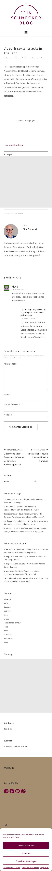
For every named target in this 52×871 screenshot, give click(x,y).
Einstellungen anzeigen (26, 861)
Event (6, 619)
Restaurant (8, 638)
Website (8, 414)
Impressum (44, 868)
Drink (6, 615)
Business (7, 607)
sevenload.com (16, 145)
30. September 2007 (10, 58)
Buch (6, 603)
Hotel (6, 630)
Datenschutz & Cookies (11, 868)
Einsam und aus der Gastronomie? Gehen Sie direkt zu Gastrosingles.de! (14, 457)
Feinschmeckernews (17, 213)
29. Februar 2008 (28, 318)
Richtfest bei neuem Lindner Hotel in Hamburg (38, 455)
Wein (6, 642)
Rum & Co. (8, 729)
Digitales (7, 611)
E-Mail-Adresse (12, 404)
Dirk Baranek (26, 58)
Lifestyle (7, 634)
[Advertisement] (26, 182)
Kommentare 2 (37, 58)
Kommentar (10, 363)
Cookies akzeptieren (26, 845)
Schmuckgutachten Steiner (15, 746)
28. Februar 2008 (18, 289)
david (15, 286)
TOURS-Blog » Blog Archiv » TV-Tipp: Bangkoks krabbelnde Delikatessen (34, 312)
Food (6, 626)
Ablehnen (26, 853)
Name (7, 394)
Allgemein (8, 599)
